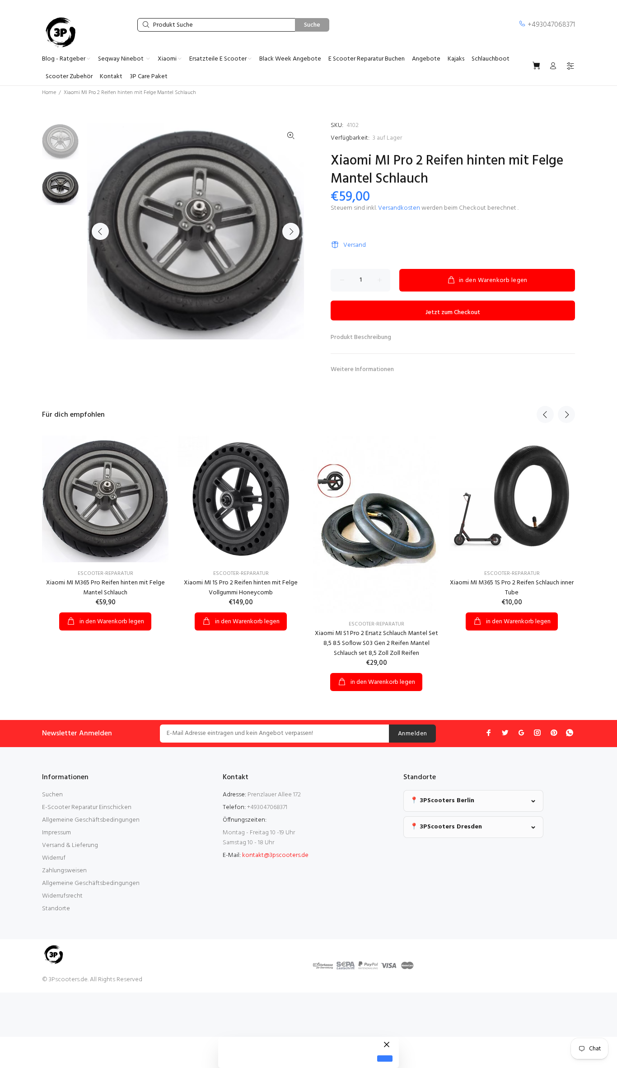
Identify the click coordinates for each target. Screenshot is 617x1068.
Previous (100, 231)
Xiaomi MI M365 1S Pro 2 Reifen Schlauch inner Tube (512, 588)
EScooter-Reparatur (105, 573)
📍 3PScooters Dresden (446, 827)
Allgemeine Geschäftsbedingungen (91, 820)
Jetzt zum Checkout (452, 312)
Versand (354, 245)
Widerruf (53, 858)
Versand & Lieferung (70, 845)
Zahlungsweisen (64, 871)
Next (290, 231)
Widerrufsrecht (62, 896)
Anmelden (412, 734)
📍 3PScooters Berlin (442, 800)
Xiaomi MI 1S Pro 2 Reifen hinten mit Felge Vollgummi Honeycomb (241, 588)
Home (49, 92)
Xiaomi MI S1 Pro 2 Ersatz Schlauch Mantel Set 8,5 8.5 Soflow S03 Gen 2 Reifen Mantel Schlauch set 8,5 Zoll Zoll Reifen (376, 643)
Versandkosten (399, 208)
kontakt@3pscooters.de (275, 855)
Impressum (56, 833)
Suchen (52, 795)
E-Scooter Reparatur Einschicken (86, 807)
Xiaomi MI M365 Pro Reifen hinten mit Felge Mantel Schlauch (105, 588)
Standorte (56, 908)
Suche (312, 25)
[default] (385, 1058)
